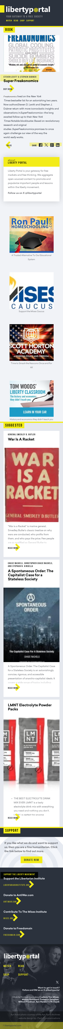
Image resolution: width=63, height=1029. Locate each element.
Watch (9, 21)
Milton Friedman (26, 1002)
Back (9, 145)
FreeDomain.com (12, 935)
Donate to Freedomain (18, 928)
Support (30, 21)
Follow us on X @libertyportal (25, 193)
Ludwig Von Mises (49, 997)
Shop (22, 21)
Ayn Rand (41, 1002)
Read (16, 21)
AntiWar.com (10, 901)
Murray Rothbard (30, 1000)
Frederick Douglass (49, 1000)
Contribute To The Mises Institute (25, 912)
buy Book (8, 89)
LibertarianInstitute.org (17, 885)
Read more (13, 548)
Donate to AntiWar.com (19, 895)
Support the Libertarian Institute (24, 878)
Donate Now (31, 860)
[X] (57, 983)
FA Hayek (54, 1002)
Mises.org (8, 918)
